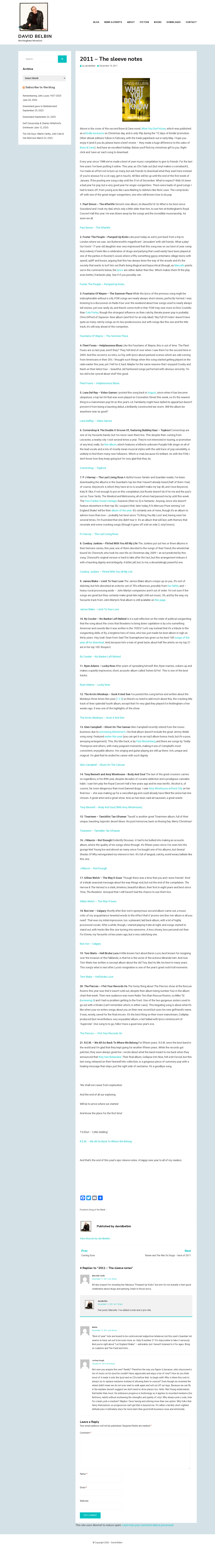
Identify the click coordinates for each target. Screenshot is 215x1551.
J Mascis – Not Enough (93, 868)
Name (83, 1474)
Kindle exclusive (94, 133)
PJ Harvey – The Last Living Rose (99, 534)
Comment (85, 1432)
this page (160, 599)
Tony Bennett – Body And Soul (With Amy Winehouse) (111, 807)
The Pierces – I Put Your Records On (101, 1033)
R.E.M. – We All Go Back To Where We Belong (106, 1141)
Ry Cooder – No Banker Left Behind (100, 656)
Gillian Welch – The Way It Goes (98, 901)
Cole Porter (92, 312)
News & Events (113, 22)
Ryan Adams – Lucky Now (95, 684)
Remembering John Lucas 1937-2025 (42, 95)
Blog (96, 22)
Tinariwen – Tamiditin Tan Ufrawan (100, 830)
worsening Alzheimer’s (112, 731)
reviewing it (87, 1000)
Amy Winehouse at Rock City (165, 788)
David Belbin (35, 36)
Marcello (179, 265)
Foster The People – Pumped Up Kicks (102, 284)
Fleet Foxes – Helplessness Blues (99, 383)
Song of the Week (97, 1210)
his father (173, 585)
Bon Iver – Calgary (90, 943)
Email (83, 1487)
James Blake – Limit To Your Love (99, 609)
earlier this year (113, 736)
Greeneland (28, 117)
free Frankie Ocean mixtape (101, 500)
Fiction (144, 22)
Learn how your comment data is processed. (148, 1525)
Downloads (174, 22)
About (131, 22)
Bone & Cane (87, 147)
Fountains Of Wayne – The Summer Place (104, 336)
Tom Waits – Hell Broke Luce (96, 976)
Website (84, 1501)
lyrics (120, 270)
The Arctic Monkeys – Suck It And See (102, 717)
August (152, 392)
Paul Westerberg (146, 741)
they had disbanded (110, 1056)
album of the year (121, 510)
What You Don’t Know (153, 128)
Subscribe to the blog (40, 87)
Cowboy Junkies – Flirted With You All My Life (106, 571)
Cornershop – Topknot (93, 468)
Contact (191, 22)
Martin (94, 1327)
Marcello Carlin (98, 1276)
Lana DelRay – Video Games (96, 420)
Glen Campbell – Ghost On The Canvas (102, 764)
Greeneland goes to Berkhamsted (40, 106)
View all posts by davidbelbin (95, 1238)
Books (158, 22)
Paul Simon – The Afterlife (95, 227)
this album (110, 444)
